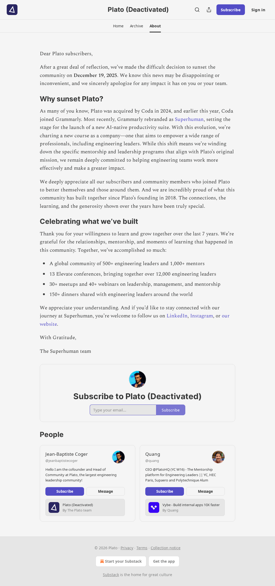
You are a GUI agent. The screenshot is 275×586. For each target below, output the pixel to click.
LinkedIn (177, 316)
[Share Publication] (209, 9)
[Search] (197, 9)
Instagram (201, 316)
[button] (118, 26)
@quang (152, 460)
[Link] (32, 99)
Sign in (258, 9)
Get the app (164, 561)
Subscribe (231, 9)
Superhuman (189, 119)
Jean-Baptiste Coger (66, 454)
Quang (152, 454)
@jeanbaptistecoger (61, 460)
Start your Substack (123, 561)
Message (105, 491)
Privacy (127, 547)
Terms (141, 547)
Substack (111, 574)
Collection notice (165, 547)
